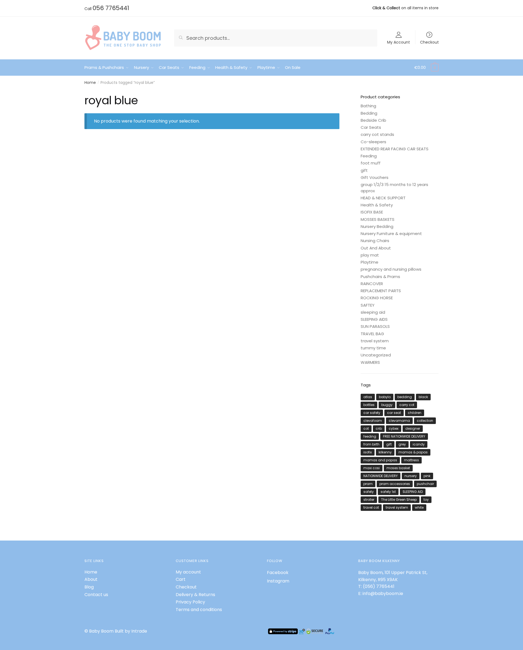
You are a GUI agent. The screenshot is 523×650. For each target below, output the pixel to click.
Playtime (369, 262)
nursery (411, 476)
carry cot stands (377, 134)
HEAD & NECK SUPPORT (383, 198)
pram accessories (394, 483)
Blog (89, 587)
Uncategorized (376, 355)
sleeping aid (373, 312)
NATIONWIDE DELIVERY (380, 476)
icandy (419, 444)
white (419, 507)
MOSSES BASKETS (377, 219)
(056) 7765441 (378, 586)
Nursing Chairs (375, 240)
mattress (411, 460)
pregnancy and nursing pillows (391, 269)
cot (366, 428)
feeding (369, 436)
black (423, 397)
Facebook (277, 572)
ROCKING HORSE (377, 298)
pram (368, 483)
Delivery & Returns (195, 594)
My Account (398, 41)
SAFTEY (368, 305)
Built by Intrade (131, 631)
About (91, 579)
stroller (368, 499)
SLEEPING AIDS (374, 319)
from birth (371, 444)
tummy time (373, 348)
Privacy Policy (190, 602)
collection (425, 420)
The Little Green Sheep (399, 499)
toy (426, 499)
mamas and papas (380, 460)
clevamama (399, 420)
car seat (394, 412)
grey (402, 444)
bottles (369, 404)
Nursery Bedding (377, 226)
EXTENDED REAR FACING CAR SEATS (394, 149)
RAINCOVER (372, 283)
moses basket (398, 468)
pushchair (425, 483)
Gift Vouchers (374, 177)
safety (368, 491)
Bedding (369, 113)
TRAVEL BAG (372, 334)
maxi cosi (371, 468)
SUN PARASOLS (375, 326)
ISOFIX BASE (372, 212)
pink (427, 476)
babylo (385, 397)
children (414, 412)
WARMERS (370, 362)
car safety (371, 412)
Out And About (376, 248)
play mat (370, 255)
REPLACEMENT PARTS (381, 291)
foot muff (371, 163)
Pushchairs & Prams (380, 276)
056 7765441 (111, 8)
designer (412, 428)
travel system (375, 341)
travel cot (371, 507)
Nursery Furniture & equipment (391, 233)
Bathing (368, 106)
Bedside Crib (373, 120)
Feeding (369, 156)
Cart (181, 579)
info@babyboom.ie (383, 593)
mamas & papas (413, 452)
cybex (394, 428)
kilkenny (385, 452)
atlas (367, 397)
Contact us (96, 594)
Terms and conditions (199, 609)
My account (188, 572)
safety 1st (388, 491)
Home (90, 82)
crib (379, 428)
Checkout (429, 41)
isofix (367, 452)
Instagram (278, 581)
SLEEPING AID (413, 491)
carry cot (406, 404)
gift (364, 170)
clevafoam (372, 420)
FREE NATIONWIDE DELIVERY (404, 436)
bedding (404, 397)
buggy (387, 404)
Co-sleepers (373, 142)
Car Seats (371, 127)
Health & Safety (377, 205)
